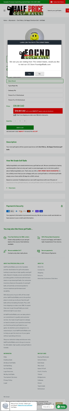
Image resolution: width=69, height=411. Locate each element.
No (40, 74)
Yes (29, 74)
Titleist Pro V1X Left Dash (24, 405)
